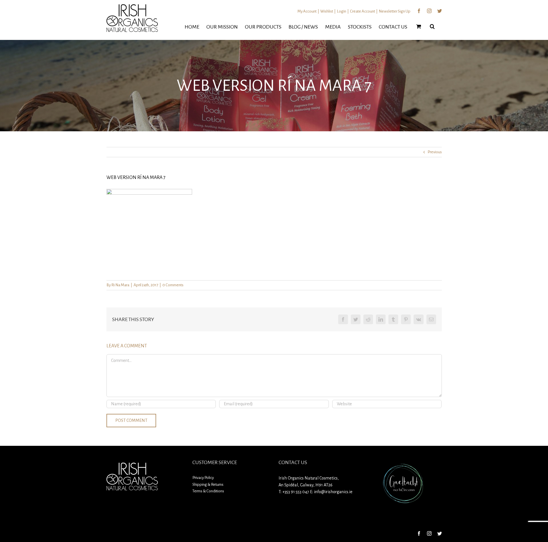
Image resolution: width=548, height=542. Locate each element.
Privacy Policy (203, 477)
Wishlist (327, 11)
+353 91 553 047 (295, 491)
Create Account (362, 11)
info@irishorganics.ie (333, 491)
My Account (307, 11)
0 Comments (173, 285)
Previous (435, 152)
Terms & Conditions (208, 491)
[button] (432, 26)
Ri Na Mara (120, 285)
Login (341, 11)
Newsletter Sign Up (394, 11)
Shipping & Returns (207, 484)
